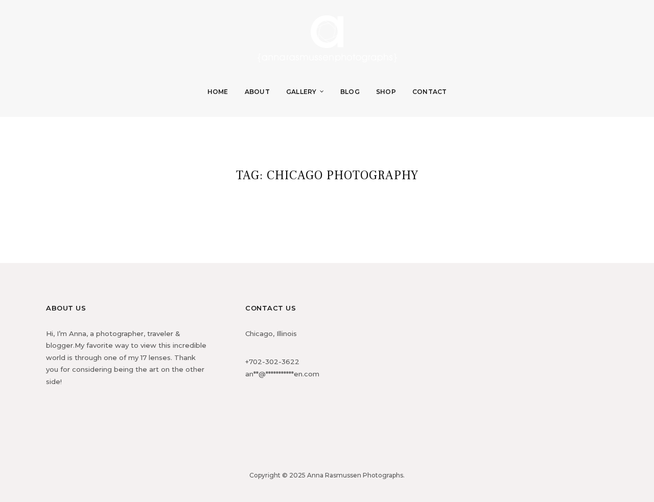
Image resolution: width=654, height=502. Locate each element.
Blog (350, 91)
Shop (386, 91)
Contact (429, 91)
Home (217, 91)
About (257, 91)
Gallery (301, 91)
